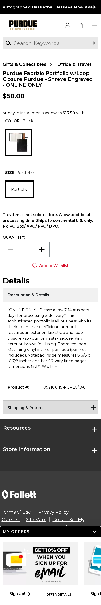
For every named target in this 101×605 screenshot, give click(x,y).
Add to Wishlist (54, 265)
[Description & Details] (51, 293)
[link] (81, 26)
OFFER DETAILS (58, 594)
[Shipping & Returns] (51, 406)
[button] (50, 7)
